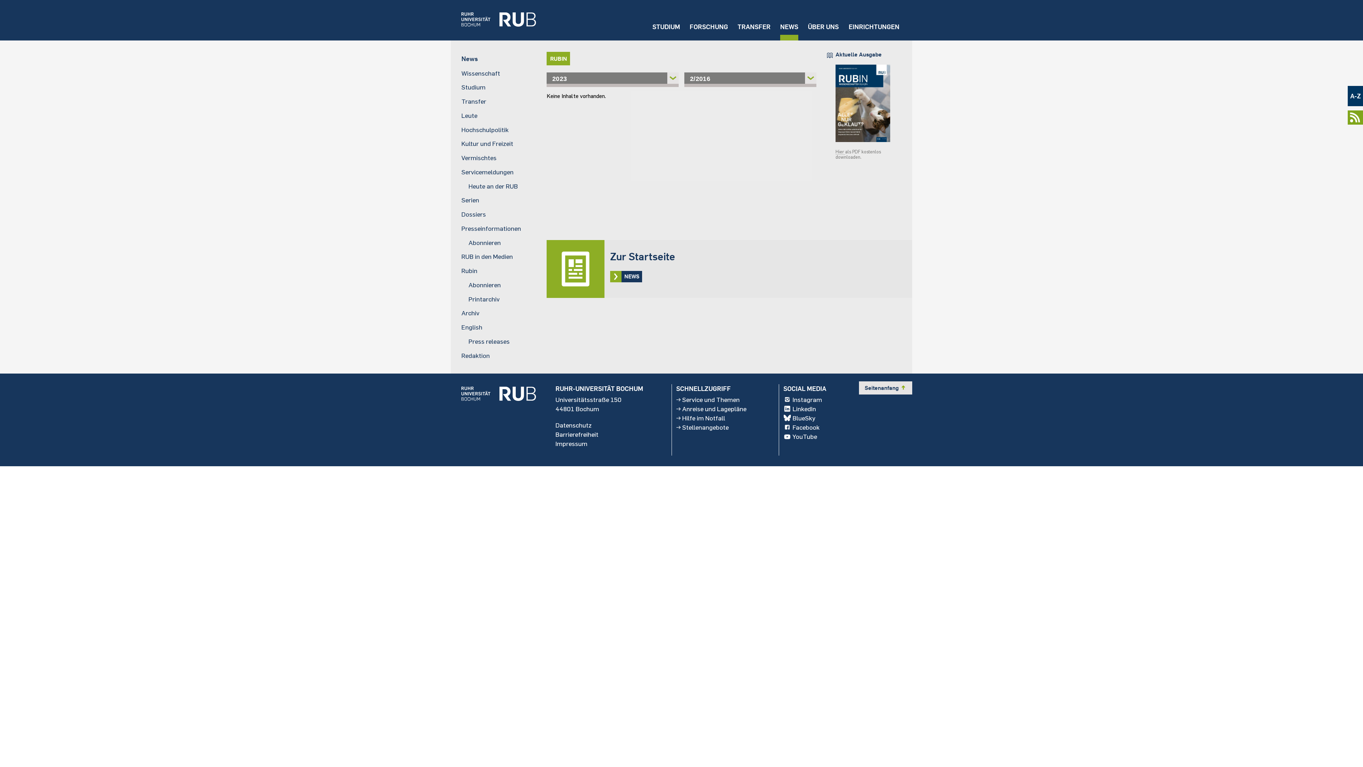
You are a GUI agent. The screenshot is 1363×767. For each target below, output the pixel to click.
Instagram (807, 399)
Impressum (571, 443)
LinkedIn (804, 409)
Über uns (823, 27)
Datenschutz (573, 425)
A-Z (1355, 96)
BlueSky (804, 418)
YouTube (805, 436)
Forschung (709, 27)
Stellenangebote (705, 427)
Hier (840, 151)
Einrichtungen (874, 27)
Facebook (806, 427)
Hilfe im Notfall (703, 418)
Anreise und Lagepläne (714, 409)
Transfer (754, 27)
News (789, 27)
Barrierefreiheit (576, 434)
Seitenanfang (886, 387)
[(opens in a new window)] (493, 20)
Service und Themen (711, 399)
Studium (666, 27)
